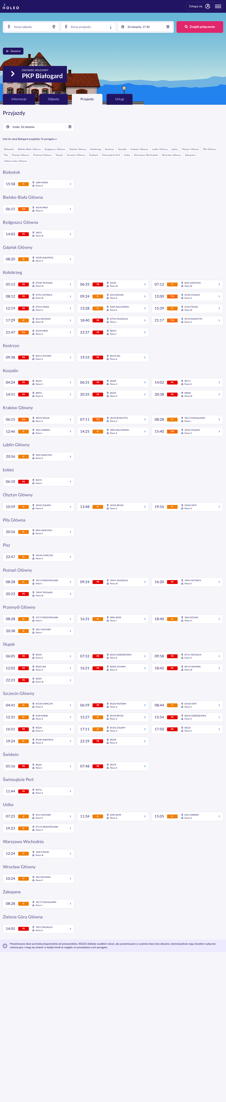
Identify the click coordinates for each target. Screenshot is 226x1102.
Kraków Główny (139, 149)
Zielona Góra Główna (15, 161)
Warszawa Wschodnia (146, 155)
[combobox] (31, 27)
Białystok (9, 149)
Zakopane (190, 155)
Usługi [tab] (119, 99)
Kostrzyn (109, 149)
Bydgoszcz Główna (55, 149)
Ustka (127, 155)
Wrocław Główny (171, 155)
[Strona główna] (11, 6)
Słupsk (59, 155)
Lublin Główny (160, 149)
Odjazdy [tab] (53, 99)
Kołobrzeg (95, 149)
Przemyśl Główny (42, 155)
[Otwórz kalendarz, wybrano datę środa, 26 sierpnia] (70, 127)
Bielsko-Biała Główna (29, 149)
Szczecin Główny (76, 155)
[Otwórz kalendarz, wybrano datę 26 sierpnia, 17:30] (168, 27)
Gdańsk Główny (77, 149)
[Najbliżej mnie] (54, 27)
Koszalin (122, 149)
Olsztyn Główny (190, 149)
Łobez (175, 149)
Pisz (6, 155)
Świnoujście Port (111, 155)
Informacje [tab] (18, 99)
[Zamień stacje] (110, 27)
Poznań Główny (20, 155)
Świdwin (93, 155)
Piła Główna (209, 149)
